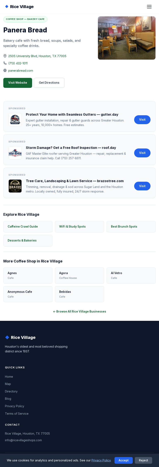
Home (9, 376)
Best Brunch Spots (124, 226)
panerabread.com (20, 70)
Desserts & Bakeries (22, 240)
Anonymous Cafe (20, 294)
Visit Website (17, 82)
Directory (11, 391)
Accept (124, 460)
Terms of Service (17, 413)
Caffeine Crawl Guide (23, 226)
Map (8, 384)
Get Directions (49, 82)
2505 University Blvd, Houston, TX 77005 (37, 56)
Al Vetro (116, 275)
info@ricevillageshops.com (23, 440)
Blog (8, 398)
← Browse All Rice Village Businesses (79, 311)
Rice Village (19, 6)
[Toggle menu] (149, 6)
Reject (143, 460)
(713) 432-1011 (18, 63)
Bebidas (65, 294)
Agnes (12, 275)
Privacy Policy (14, 406)
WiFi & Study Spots (72, 226)
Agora (68, 275)
